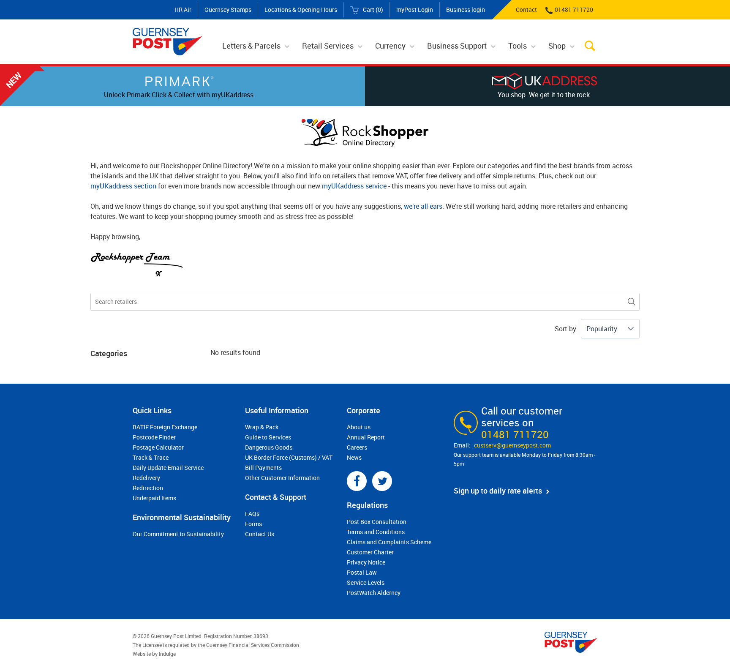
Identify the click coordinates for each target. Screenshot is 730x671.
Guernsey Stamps (227, 9)
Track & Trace (151, 457)
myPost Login (414, 9)
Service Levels (365, 582)
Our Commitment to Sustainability (178, 534)
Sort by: (566, 328)
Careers (357, 447)
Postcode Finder (154, 437)
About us (358, 427)
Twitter (382, 481)
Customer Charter (370, 552)
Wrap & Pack (261, 427)
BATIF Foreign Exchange (165, 427)
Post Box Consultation (376, 522)
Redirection (148, 488)
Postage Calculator (158, 447)
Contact (526, 9)
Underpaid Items (154, 498)
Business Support (457, 46)
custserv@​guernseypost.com (512, 445)
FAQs (252, 514)
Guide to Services (268, 437)
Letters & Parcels (251, 46)
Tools (517, 46)
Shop (557, 46)
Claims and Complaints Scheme (389, 542)
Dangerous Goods (268, 447)
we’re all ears (423, 206)
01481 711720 (574, 9)
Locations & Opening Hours (300, 9)
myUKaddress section (123, 186)
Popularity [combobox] (601, 328)
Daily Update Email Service (168, 468)
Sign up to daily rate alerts (498, 491)
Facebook (357, 481)
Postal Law (362, 572)
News (354, 457)
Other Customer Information (282, 478)
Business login (465, 9)
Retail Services (328, 46)
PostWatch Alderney (373, 593)
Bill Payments (263, 468)
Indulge (167, 653)
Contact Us (259, 534)
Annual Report (366, 437)
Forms (253, 524)
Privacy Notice (366, 562)
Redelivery (146, 478)
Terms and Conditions (376, 532)
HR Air (182, 9)
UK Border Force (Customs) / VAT (288, 457)
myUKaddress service (354, 186)
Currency (390, 46)
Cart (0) (373, 9)
